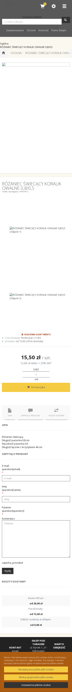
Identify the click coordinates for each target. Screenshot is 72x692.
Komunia (43, 30)
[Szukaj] (66, 20)
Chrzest (31, 30)
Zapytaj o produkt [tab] (30, 415)
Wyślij (7, 571)
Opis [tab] (10, 415)
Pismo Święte (58, 30)
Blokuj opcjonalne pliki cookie (36, 677)
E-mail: (11, 467)
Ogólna (16, 53)
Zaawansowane (15, 30)
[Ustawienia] (53, 6)
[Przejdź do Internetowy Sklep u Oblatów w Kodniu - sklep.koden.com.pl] (3, 53)
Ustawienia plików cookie (36, 685)
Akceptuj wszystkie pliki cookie (36, 669)
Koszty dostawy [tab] (56, 415)
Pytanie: (13, 509)
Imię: (11, 488)
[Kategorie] (64, 6)
